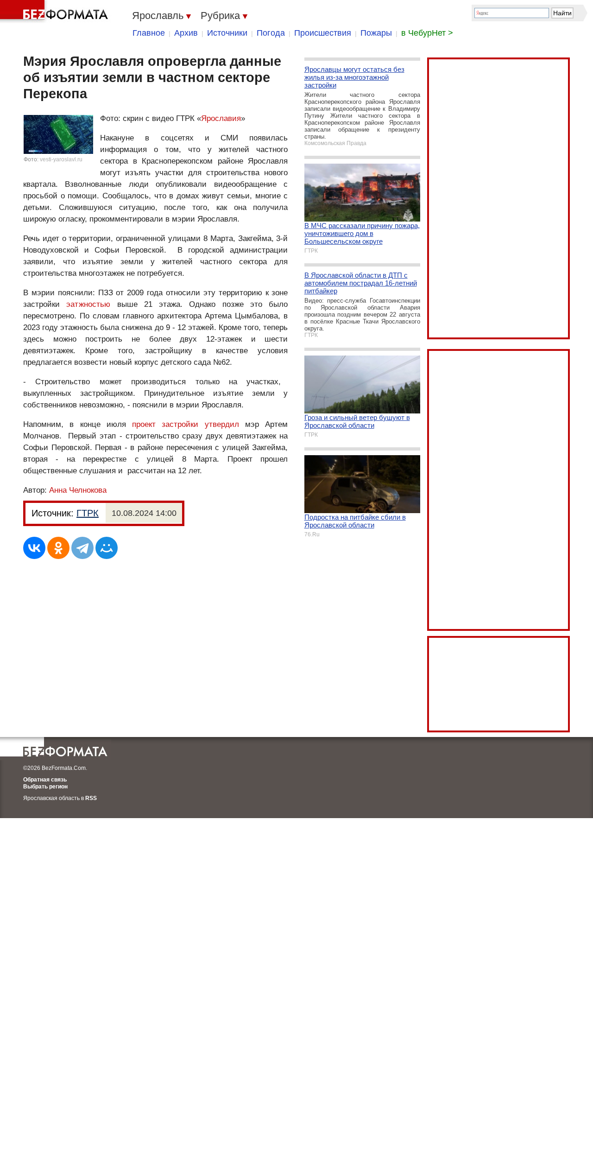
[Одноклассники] (58, 548)
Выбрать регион (45, 786)
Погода (271, 33)
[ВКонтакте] (34, 548)
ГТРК (87, 513)
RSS (91, 798)
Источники (227, 33)
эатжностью (88, 304)
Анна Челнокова (78, 490)
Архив (186, 33)
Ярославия (221, 118)
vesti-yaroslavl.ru (61, 159)
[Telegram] (82, 548)
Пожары (376, 33)
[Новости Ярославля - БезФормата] (55, 11)
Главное (148, 33)
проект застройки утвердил (185, 424)
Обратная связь (45, 779)
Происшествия (322, 33)
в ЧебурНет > (427, 33)
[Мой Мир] (106, 548)
